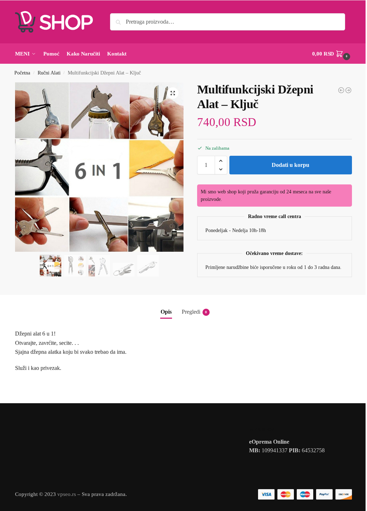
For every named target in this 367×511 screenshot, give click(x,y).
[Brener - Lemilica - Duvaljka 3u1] (341, 90)
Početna (22, 73)
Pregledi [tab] (194, 312)
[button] (332, 54)
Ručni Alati (49, 73)
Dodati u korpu (290, 165)
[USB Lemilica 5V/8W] (348, 90)
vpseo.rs (66, 494)
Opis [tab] (166, 312)
